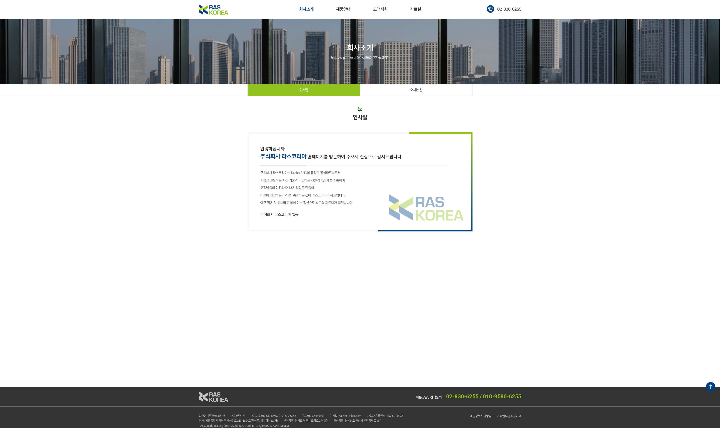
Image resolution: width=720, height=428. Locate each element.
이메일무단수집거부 (509, 416)
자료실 (415, 9)
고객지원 (380, 9)
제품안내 (343, 9)
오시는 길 (416, 90)
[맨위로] (710, 386)
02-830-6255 (509, 9)
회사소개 (306, 9)
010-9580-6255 (502, 396)
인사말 (303, 90)
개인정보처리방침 (480, 416)
